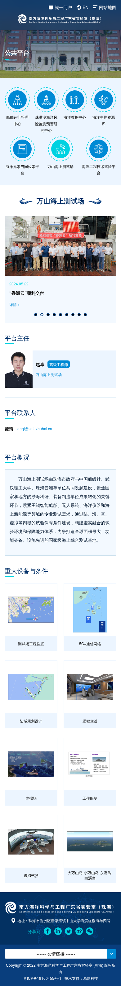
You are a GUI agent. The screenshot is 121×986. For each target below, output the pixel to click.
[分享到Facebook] (47, 931)
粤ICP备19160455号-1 (42, 978)
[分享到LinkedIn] (58, 931)
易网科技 (90, 978)
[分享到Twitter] (68, 931)
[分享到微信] (89, 931)
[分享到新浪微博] (79, 931)
